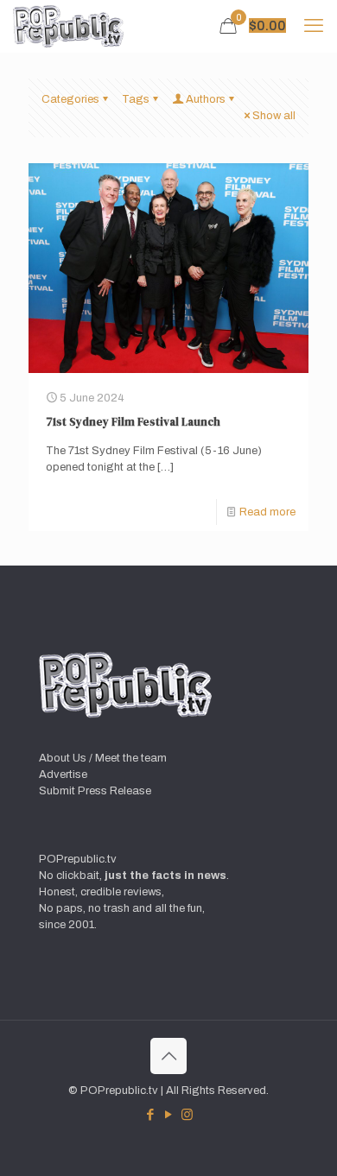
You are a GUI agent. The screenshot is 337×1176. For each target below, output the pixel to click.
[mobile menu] (313, 26)
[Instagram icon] (187, 1115)
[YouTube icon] (168, 1115)
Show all (274, 116)
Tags (135, 99)
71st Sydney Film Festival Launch (133, 421)
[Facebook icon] (150, 1115)
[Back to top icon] (168, 1056)
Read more (267, 512)
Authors (206, 99)
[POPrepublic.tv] (68, 25)
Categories (70, 99)
